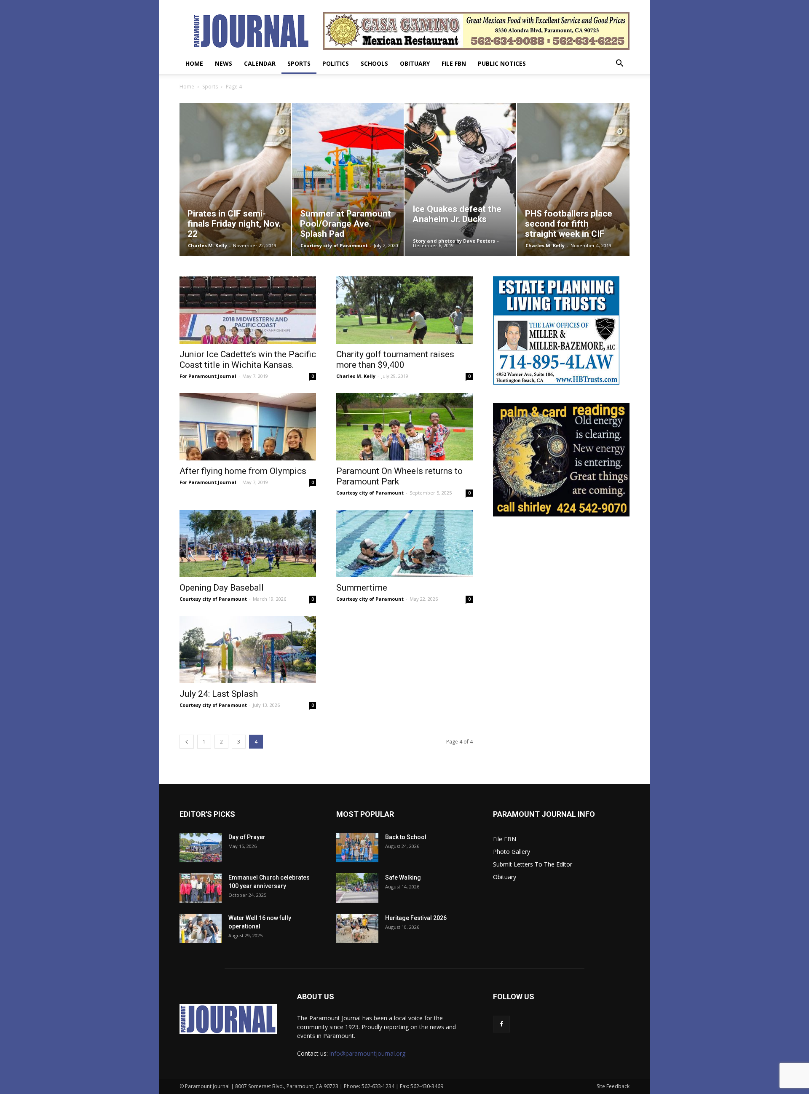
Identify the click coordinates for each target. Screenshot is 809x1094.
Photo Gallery (511, 852)
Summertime (361, 588)
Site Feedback (613, 1086)
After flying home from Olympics (242, 471)
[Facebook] (501, 1024)
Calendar (260, 63)
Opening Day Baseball (221, 588)
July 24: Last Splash (218, 694)
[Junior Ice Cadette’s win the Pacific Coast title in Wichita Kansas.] (247, 310)
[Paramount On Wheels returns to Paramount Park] (404, 426)
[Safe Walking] (357, 888)
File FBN (454, 63)
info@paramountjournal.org (367, 1053)
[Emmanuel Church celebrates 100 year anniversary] (200, 888)
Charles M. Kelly (207, 245)
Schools (374, 63)
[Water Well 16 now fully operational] (200, 928)
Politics (335, 63)
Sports (299, 63)
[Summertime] (404, 543)
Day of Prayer (246, 837)
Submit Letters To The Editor (532, 864)
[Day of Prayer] (200, 847)
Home (194, 63)
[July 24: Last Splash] (247, 649)
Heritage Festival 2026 (416, 918)
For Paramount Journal (207, 376)
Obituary (415, 63)
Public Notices (502, 63)
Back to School (405, 837)
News (223, 63)
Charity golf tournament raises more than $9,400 (395, 359)
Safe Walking (403, 877)
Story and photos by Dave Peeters (454, 241)
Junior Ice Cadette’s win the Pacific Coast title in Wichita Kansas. (247, 359)
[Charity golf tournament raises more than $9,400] (404, 310)
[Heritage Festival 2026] (357, 928)
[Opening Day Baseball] (247, 543)
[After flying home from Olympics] (247, 426)
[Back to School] (357, 847)
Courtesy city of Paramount (334, 245)
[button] (619, 64)
